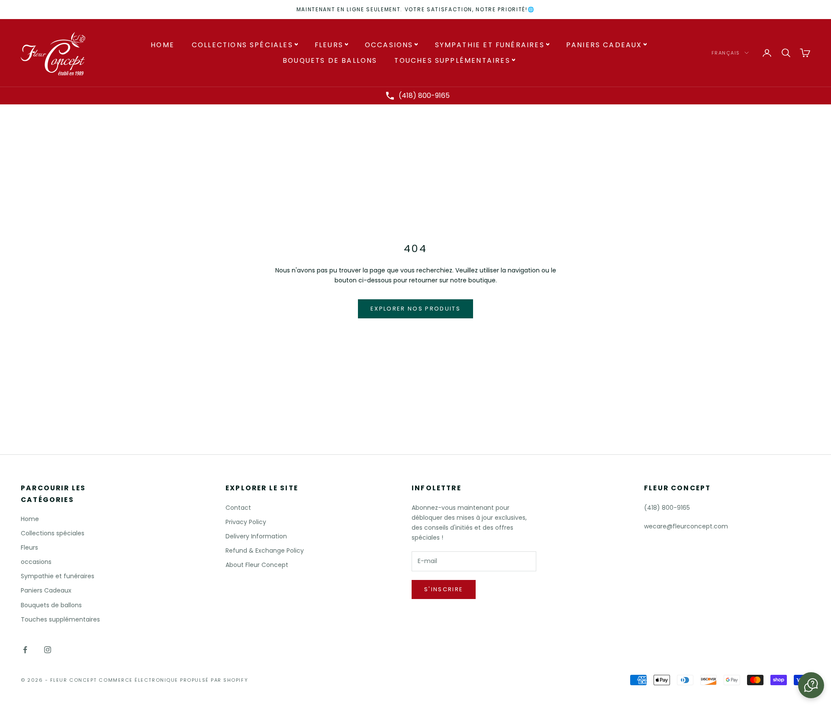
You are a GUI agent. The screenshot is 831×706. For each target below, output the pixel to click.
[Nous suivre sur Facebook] (25, 649)
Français (726, 52)
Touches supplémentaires (452, 60)
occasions (389, 44)
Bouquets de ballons (330, 60)
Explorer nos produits (415, 308)
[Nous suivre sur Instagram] (47, 649)
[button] (811, 685)
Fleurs (329, 44)
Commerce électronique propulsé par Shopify (173, 680)
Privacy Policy (245, 522)
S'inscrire (443, 589)
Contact (238, 507)
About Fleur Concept (256, 564)
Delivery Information (256, 536)
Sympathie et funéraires (489, 44)
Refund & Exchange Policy (264, 550)
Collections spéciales (242, 44)
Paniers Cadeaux (604, 44)
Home (162, 44)
